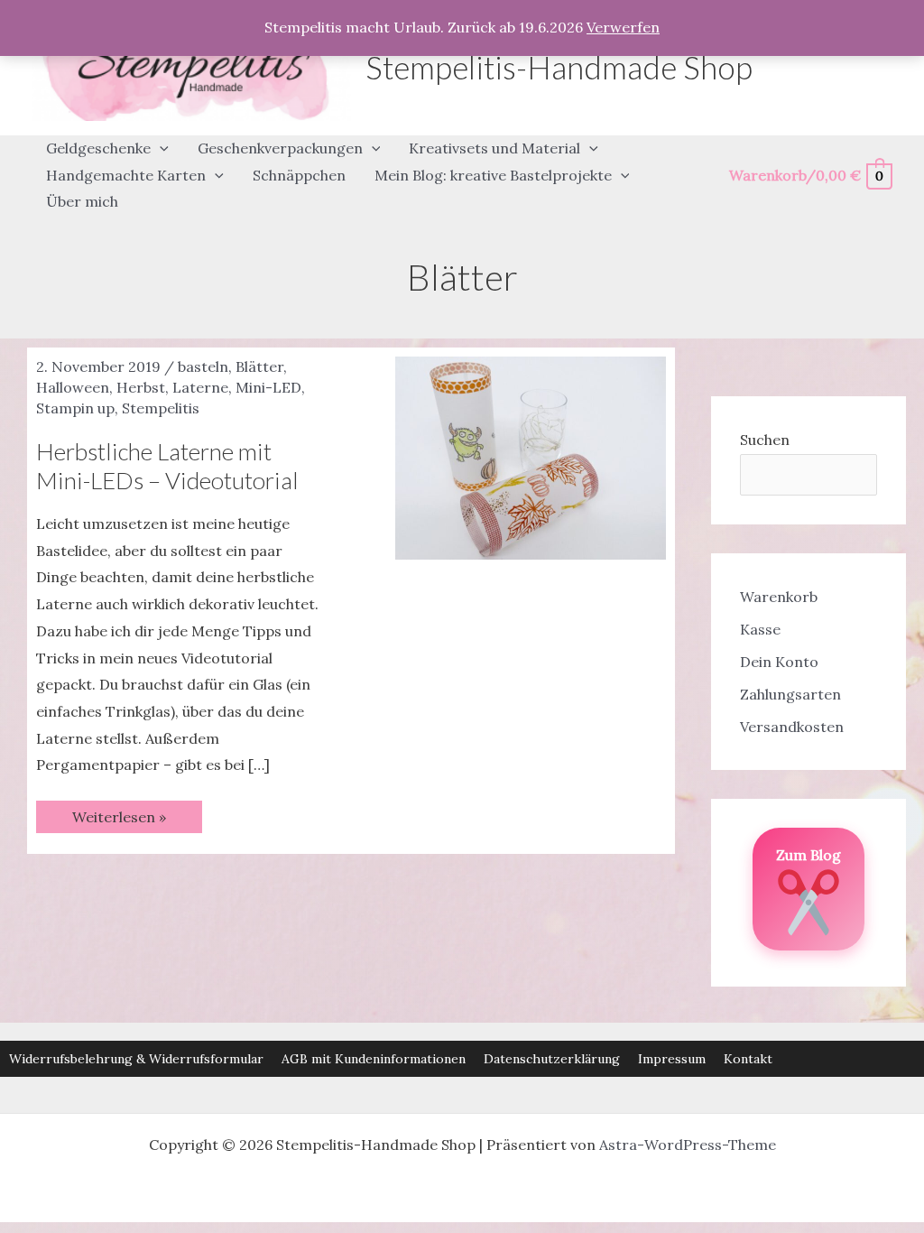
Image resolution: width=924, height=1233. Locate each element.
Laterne (200, 387)
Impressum (672, 1059)
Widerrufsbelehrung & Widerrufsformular (136, 1059)
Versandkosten (792, 727)
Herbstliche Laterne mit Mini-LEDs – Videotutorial (167, 466)
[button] (160, 148)
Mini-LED (268, 387)
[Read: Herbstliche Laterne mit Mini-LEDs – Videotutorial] (530, 457)
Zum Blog (808, 855)
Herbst (140, 387)
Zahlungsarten (790, 694)
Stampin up (75, 408)
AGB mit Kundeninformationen (374, 1059)
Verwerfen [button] (623, 27)
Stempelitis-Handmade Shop (559, 67)
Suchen (765, 440)
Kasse (760, 629)
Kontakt (748, 1059)
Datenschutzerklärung (552, 1059)
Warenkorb (779, 597)
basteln (203, 366)
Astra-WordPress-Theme (687, 1145)
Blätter (259, 366)
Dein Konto (779, 662)
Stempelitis (160, 408)
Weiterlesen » (118, 820)
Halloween (72, 387)
